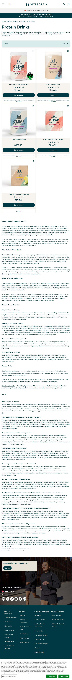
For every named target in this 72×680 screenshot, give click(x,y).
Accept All (52, 676)
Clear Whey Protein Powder (18, 84)
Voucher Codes (57, 615)
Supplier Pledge (39, 652)
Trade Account (39, 639)
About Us (38, 615)
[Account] (64, 4)
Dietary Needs (24, 638)
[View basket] (68, 4)
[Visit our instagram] (3, 599)
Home (4, 21)
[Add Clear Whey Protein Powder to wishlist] (33, 51)
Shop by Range (24, 634)
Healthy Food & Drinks (19, 21)
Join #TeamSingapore (41, 643)
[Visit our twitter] (20, 599)
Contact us (8, 622)
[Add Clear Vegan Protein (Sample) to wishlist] (33, 161)
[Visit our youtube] (16, 599)
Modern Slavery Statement (39, 625)
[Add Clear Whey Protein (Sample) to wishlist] (68, 106)
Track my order (9, 641)
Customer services (11, 617)
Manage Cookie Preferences (11, 587)
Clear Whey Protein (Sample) (53, 139)
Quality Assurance (40, 619)
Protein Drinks (31, 21)
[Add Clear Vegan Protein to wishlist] (68, 51)
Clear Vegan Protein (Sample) (19, 194)
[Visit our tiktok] (12, 599)
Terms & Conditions (41, 635)
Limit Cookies (64, 676)
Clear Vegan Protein (53, 84)
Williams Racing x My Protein (58, 625)
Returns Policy (9, 630)
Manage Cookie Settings (9, 676)
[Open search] (10, 4)
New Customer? (25, 642)
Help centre (8, 626)
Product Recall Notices (9, 647)
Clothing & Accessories (23, 621)
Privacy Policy (39, 631)
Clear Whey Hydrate (19, 139)
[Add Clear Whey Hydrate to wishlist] (33, 106)
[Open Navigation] (3, 4)
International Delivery (9, 636)
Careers (37, 648)
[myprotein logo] (36, 4)
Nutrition (9, 21)
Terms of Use (34, 673)
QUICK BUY (20, 95)
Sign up (7, 568)
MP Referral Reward (58, 619)
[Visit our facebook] (7, 599)
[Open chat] (24, 599)
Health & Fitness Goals (25, 628)
